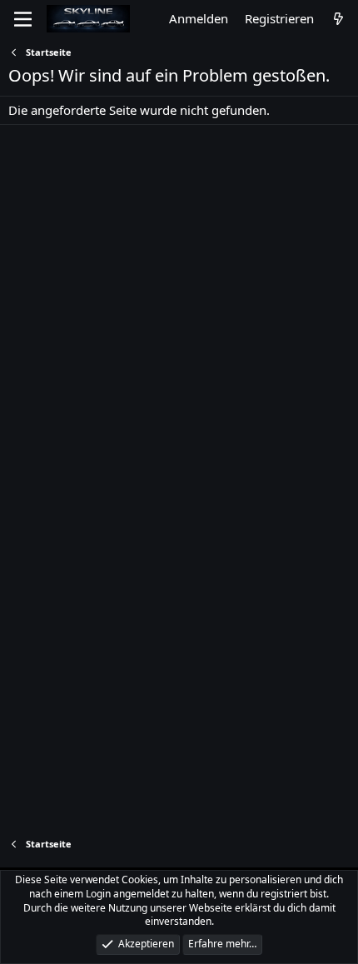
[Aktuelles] (338, 18)
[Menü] (22, 19)
